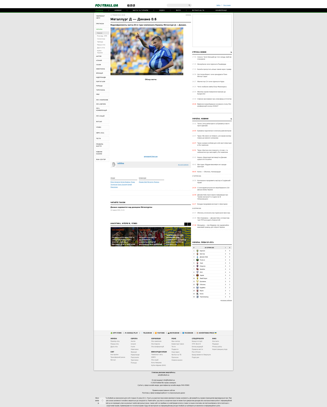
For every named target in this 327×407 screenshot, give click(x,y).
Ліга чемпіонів (156, 341)
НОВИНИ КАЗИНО (99, 153)
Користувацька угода (219, 349)
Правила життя (197, 349)
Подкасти (175, 349)
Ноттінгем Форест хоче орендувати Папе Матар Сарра (212, 75)
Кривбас (202, 269)
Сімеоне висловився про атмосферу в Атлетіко (214, 99)
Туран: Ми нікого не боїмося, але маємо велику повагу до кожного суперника (214, 137)
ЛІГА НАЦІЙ (100, 116)
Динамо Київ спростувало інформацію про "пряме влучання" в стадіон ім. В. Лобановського (212, 197)
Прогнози (175, 357)
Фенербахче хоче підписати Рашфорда (211, 64)
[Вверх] (102, 401)
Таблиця (100, 42)
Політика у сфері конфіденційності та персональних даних (163, 393)
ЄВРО (153, 357)
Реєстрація (227, 5)
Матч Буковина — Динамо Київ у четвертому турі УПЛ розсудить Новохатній (213, 219)
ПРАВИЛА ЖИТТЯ (99, 145)
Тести (174, 347)
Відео (162, 10)
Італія (133, 347)
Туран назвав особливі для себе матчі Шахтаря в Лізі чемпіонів (214, 144)
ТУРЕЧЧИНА (100, 90)
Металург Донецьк (153, 182)
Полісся (202, 260)
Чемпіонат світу (157, 354)
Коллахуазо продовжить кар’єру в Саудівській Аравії (213, 181)
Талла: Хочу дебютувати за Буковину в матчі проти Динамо (213, 125)
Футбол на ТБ (198, 10)
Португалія (135, 357)
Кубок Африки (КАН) (158, 365)
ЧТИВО (98, 127)
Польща (134, 363)
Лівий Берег (203, 278)
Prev (186, 224)
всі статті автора (183, 164)
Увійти (218, 5)
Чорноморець (204, 297)
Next (189, 224)
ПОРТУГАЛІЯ (100, 81)
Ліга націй (154, 360)
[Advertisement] (212, 31)
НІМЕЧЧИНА (100, 69)
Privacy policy (217, 347)
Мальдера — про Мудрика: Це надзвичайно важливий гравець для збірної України (213, 226)
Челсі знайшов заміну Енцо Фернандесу (212, 87)
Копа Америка (156, 363)
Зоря (201, 263)
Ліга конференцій (157, 347)
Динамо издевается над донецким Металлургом (131, 207)
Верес (202, 290)
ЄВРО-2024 (100, 133)
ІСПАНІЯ (99, 60)
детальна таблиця (226, 300)
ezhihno (121, 163)
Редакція (215, 344)
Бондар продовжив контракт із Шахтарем (212, 204)
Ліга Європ (155, 344)
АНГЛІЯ (98, 56)
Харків (202, 275)
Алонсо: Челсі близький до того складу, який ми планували (214, 58)
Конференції (221, 10)
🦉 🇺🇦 (206, 333)
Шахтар (202, 254)
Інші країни (114, 354)
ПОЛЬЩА (99, 86)
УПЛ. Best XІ (196, 344)
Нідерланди (135, 355)
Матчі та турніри (140, 10)
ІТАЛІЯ (98, 65)
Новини (118, 10)
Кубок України (100, 52)
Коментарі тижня (178, 344)
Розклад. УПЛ (102, 36)
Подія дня (195, 357)
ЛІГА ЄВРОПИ (101, 104)
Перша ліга (101, 45)
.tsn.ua (150, 156)
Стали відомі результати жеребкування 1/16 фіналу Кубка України (213, 189)
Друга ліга (101, 48)
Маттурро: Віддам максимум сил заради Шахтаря (211, 166)
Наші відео (175, 352)
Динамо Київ (143, 182)
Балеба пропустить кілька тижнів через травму (214, 69)
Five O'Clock (196, 352)
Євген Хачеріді (122, 184)
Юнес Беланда (115, 182)
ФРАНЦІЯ (99, 73)
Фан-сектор (176, 341)
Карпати (202, 251)
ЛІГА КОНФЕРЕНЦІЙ (101, 109)
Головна (99, 10)
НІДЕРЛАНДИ (101, 77)
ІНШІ (98, 94)
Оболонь (203, 284)
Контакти (215, 341)
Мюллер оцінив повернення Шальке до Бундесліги (211, 93)
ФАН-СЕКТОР (101, 159)
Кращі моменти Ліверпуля (201, 355)
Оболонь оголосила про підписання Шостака (213, 213)
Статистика (101, 39)
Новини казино (177, 360)
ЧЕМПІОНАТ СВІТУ (100, 17)
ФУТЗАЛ (99, 121)
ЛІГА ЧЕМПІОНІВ (102, 100)
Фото (178, 10)
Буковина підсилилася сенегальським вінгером (214, 131)
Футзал (113, 360)
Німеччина (134, 349)
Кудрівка (202, 287)
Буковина (203, 281)
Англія (133, 341)
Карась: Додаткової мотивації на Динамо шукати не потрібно (212, 158)
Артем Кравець (125, 182)
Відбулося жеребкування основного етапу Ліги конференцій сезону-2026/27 (214, 105)
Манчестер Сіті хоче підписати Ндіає (210, 81)
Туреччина (134, 360)
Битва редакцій (197, 347)
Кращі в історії (197, 341)
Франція (134, 352)
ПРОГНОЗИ (100, 24)
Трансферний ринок (117, 357)
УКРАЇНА (99, 29)
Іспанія (133, 344)
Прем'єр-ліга (115, 341)
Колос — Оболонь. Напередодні (209, 172)
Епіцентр (202, 266)
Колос (202, 293)
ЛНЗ (201, 272)
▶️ (160, 333)
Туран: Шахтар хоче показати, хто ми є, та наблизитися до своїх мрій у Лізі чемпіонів (212, 151)
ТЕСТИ (98, 138)
